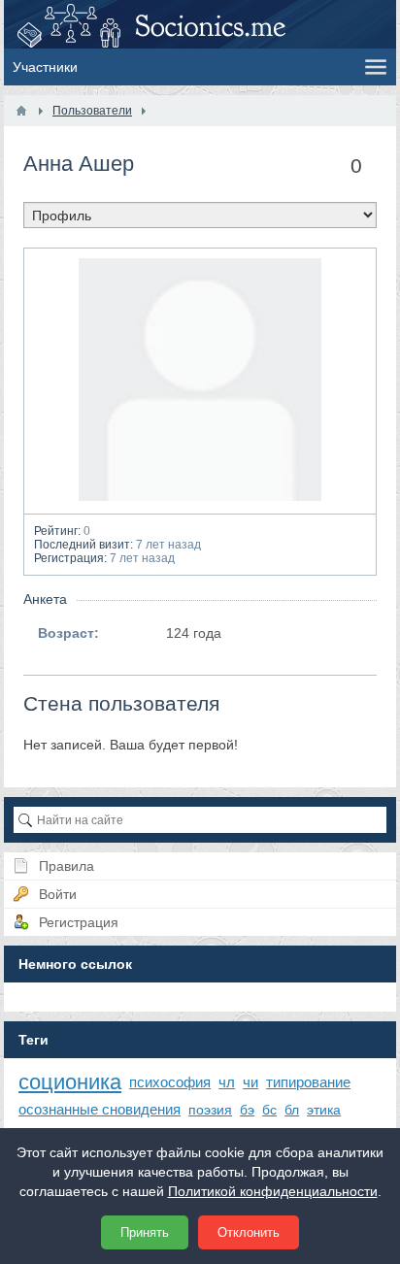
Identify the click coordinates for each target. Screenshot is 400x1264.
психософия (170, 1082)
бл (291, 1109)
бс (269, 1109)
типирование (308, 1082)
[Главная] (21, 110)
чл (226, 1082)
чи (250, 1082)
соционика (69, 1082)
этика (324, 1109)
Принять (144, 1232)
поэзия (210, 1109)
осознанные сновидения (99, 1109)
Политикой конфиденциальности (273, 1191)
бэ (247, 1109)
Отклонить (248, 1232)
